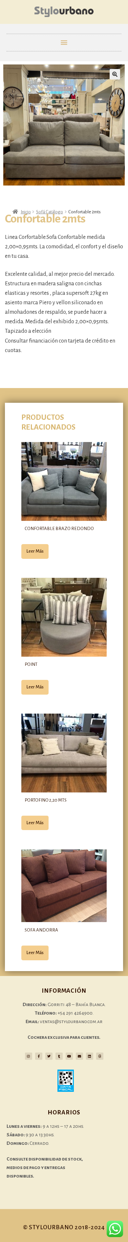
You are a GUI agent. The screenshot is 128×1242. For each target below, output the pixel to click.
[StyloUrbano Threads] (99, 1056)
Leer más (35, 551)
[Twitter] (49, 1056)
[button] (64, 42)
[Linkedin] (89, 1056)
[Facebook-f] (38, 1056)
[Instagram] (28, 1056)
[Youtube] (69, 1056)
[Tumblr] (59, 1056)
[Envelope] (79, 1056)
